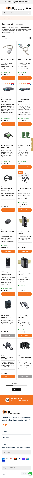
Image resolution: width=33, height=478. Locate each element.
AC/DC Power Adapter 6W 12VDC (24, 189)
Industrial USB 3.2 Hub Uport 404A (7, 100)
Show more (16, 389)
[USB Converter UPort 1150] (25, 49)
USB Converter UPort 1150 (24, 59)
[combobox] (16, 13)
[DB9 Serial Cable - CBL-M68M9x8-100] (8, 178)
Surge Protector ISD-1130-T (7, 232)
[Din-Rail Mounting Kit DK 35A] (25, 135)
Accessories (9, 18)
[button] (29, 7)
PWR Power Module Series (24, 357)
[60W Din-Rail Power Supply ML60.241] (25, 262)
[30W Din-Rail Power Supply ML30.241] (25, 221)
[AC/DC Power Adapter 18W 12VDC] (8, 346)
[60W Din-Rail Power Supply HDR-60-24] (8, 305)
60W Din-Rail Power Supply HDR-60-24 (6, 316)
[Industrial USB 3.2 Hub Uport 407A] (25, 89)
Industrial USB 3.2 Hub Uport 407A (23, 100)
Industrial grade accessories (19, 29)
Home (3, 18)
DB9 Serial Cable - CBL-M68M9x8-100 (7, 189)
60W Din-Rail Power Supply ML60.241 (25, 273)
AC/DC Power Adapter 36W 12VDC (23, 316)
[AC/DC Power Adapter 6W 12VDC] (25, 178)
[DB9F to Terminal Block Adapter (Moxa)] (8, 135)
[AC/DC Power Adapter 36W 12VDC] (25, 305)
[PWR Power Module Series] (25, 347)
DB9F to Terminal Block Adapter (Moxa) (7, 146)
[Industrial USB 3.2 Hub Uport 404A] (8, 89)
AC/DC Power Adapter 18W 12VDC (7, 358)
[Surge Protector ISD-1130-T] (8, 221)
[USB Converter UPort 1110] (8, 49)
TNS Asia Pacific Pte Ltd (14, 474)
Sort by (4, 36)
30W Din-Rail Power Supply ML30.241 (25, 232)
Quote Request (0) (32, 145)
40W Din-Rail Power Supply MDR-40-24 (6, 273)
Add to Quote (8, 335)
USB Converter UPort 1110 (7, 59)
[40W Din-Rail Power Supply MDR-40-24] (8, 262)
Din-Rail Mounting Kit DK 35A (24, 146)
